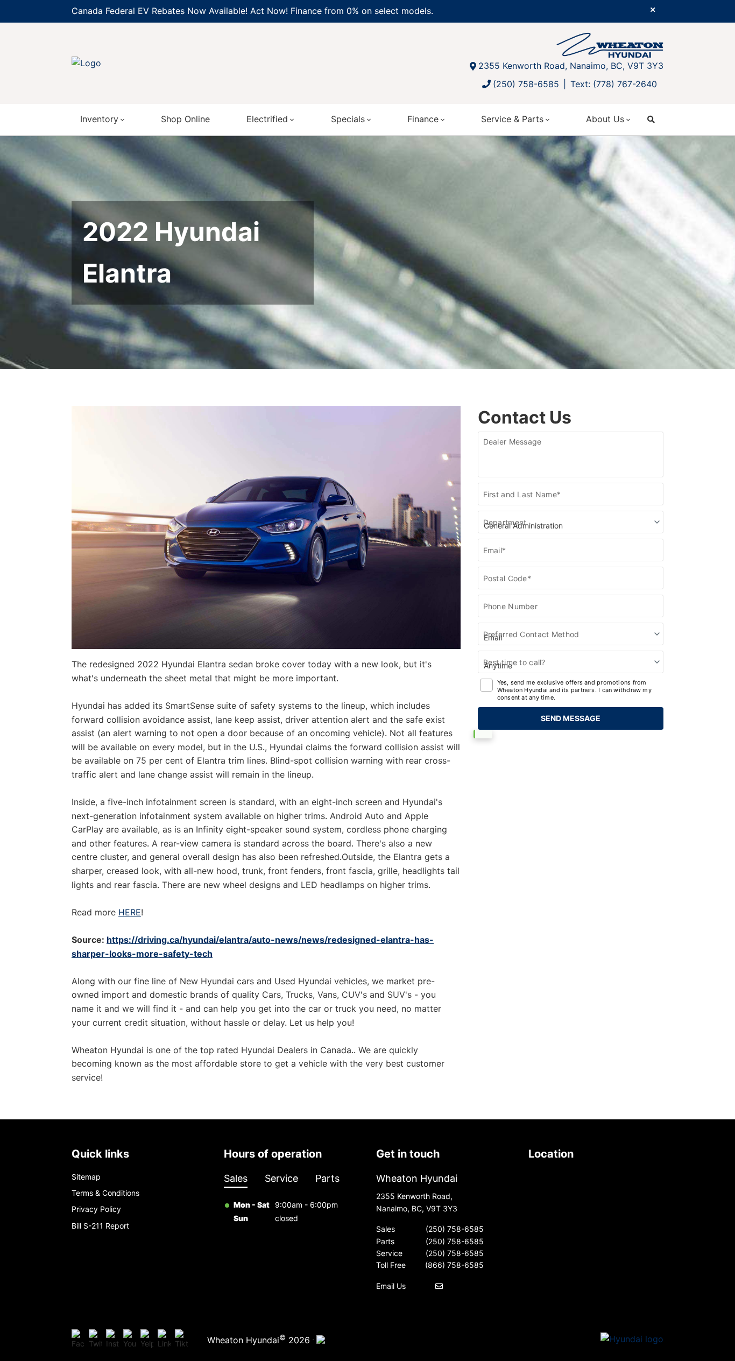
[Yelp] (146, 1339)
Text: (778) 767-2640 (613, 84)
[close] (652, 9)
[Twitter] (95, 1339)
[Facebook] (78, 1339)
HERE (129, 912)
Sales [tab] (236, 1178)
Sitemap (86, 1176)
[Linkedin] (164, 1339)
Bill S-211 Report (100, 1225)
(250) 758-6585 (526, 84)
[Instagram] (112, 1339)
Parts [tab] (327, 1178)
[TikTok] (181, 1339)
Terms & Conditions (105, 1192)
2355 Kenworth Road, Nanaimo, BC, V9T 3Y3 (570, 65)
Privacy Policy (96, 1209)
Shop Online (185, 119)
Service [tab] (281, 1178)
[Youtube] (129, 1339)
